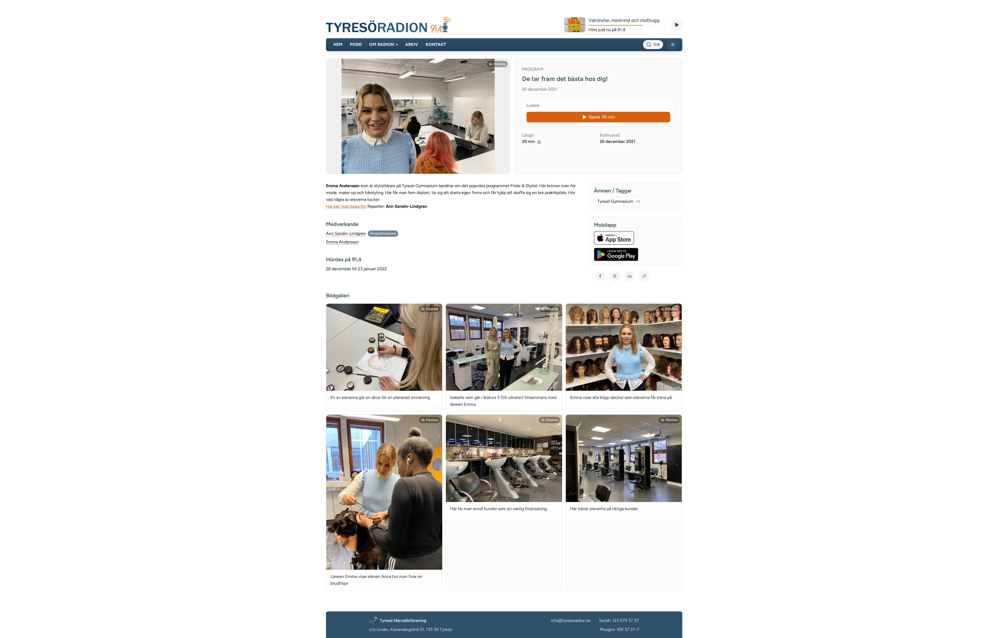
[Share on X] (615, 276)
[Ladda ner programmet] (539, 141)
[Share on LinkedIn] (629, 276)
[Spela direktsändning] (676, 24)
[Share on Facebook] (600, 276)
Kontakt (436, 44)
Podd (356, 44)
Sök (657, 44)
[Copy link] (644, 276)
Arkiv (411, 44)
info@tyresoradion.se (571, 620)
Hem (338, 44)
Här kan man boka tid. (346, 206)
